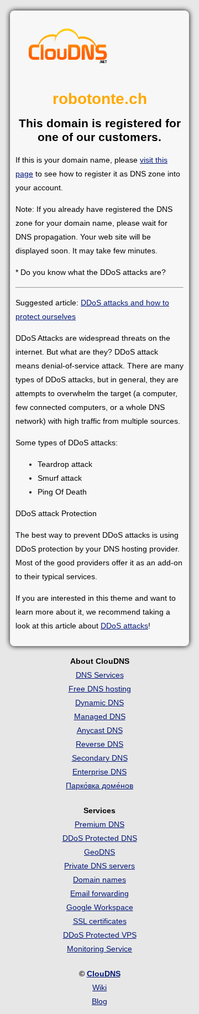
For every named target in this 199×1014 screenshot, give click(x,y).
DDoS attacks (124, 625)
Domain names (99, 879)
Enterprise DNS (99, 771)
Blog (99, 1001)
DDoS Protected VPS (100, 934)
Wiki (99, 987)
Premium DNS (99, 824)
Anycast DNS (100, 730)
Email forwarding (99, 893)
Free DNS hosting (100, 688)
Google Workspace (99, 907)
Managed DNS (99, 716)
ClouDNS (104, 973)
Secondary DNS (100, 757)
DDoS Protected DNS (99, 838)
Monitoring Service (99, 948)
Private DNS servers (99, 865)
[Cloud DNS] (68, 48)
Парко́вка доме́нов (99, 785)
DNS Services (100, 674)
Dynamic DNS (99, 702)
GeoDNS (99, 851)
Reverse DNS (99, 744)
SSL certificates (100, 921)
